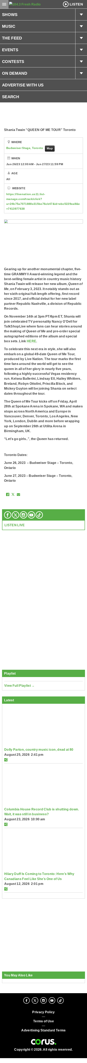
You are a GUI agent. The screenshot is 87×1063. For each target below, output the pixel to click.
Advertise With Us (23, 85)
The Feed (12, 38)
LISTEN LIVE (14, 525)
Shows (10, 14)
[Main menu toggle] (4, 4)
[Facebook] (7, 515)
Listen (76, 4)
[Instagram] (23, 515)
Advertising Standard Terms (43, 1030)
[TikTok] (39, 515)
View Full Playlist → (19, 685)
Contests (13, 61)
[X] (15, 515)
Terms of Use (43, 1021)
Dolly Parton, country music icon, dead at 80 (38, 749)
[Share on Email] (18, 494)
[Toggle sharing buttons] (5, 759)
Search (10, 97)
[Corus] (43, 1042)
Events (10, 50)
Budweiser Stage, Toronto (25, 148)
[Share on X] (13, 494)
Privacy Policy (43, 1012)
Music (8, 26)
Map (50, 148)
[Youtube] (31, 515)
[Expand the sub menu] (81, 14)
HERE (31, 341)
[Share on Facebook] (7, 494)
